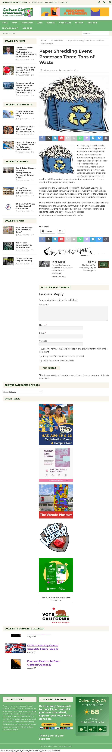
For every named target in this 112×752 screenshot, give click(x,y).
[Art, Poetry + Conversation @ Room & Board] (8, 246)
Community (27, 23)
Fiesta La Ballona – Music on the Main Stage (25, 113)
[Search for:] (95, 33)
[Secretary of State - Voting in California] (56, 622)
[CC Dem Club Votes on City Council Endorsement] (8, 207)
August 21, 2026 (23, 59)
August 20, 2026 (23, 180)
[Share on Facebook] (42, 138)
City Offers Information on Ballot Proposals (24, 190)
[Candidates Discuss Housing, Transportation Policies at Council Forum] (8, 171)
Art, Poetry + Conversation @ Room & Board (24, 245)
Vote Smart (65, 23)
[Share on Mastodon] (86, 138)
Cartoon (92, 23)
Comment (44, 304)
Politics (50, 23)
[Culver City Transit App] (56, 590)
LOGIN (68, 746)
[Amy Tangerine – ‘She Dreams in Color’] (8, 230)
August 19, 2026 (23, 95)
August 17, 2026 (23, 134)
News (14, 23)
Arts (39, 23)
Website (43, 341)
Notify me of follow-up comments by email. (63, 356)
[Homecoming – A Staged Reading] (8, 261)
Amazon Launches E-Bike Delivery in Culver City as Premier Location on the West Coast (26, 87)
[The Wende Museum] (56, 517)
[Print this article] (74, 138)
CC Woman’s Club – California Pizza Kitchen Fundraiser (25, 129)
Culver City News (15, 41)
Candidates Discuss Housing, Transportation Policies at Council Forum (26, 172)
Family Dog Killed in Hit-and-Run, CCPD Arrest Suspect (26, 69)
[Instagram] (109, 2)
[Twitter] (104, 2)
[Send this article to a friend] (67, 138)
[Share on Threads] (106, 138)
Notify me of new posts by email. (58, 360)
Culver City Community (18, 104)
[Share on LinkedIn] (55, 138)
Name (42, 325)
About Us (27, 28)
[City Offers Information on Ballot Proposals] (8, 191)
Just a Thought (10, 28)
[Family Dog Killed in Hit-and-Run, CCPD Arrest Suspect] (8, 70)
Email (42, 333)
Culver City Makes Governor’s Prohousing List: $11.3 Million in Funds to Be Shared (26, 52)
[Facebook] (99, 2)
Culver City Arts (15, 221)
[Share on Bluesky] (99, 138)
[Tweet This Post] (48, 138)
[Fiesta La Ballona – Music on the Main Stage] (8, 114)
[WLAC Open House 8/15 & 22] (56, 443)
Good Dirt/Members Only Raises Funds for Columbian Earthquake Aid (26, 145)
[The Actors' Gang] (74, 254)
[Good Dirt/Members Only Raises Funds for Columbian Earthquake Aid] (8, 145)
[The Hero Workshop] (56, 554)
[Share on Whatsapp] (80, 138)
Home (5, 23)
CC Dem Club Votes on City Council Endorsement (25, 206)
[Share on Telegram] (93, 138)
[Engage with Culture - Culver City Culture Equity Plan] (56, 480)
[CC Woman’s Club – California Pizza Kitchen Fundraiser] (8, 130)
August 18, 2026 (23, 196)
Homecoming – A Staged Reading (24, 259)
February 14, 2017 (50, 70)
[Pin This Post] (61, 138)
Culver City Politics (17, 161)
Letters (79, 23)
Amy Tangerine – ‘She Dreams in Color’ (24, 229)
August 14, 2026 (23, 152)
